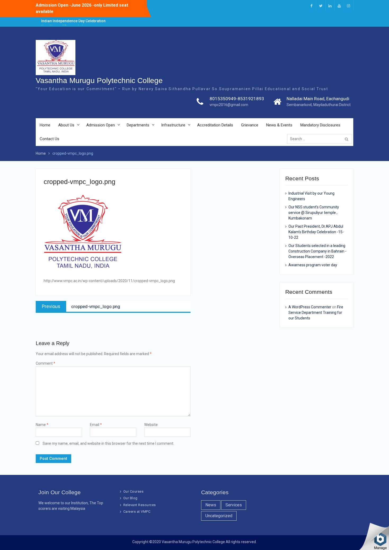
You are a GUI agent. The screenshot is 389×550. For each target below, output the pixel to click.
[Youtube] (339, 5)
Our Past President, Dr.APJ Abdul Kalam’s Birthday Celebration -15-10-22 (316, 232)
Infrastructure (173, 125)
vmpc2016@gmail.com (229, 105)
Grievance (249, 125)
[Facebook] (311, 5)
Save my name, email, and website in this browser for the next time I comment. (108, 443)
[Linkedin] (330, 5)
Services (233, 504)
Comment (45, 363)
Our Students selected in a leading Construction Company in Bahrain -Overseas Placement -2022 (317, 251)
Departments (138, 125)
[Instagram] (348, 5)
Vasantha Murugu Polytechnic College (99, 80)
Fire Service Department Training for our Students (315, 312)
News (210, 504)
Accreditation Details (215, 125)
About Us (66, 125)
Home (45, 125)
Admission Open (100, 125)
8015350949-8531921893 (237, 98)
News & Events (279, 125)
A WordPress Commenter (309, 307)
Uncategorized (218, 515)
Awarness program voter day (312, 265)
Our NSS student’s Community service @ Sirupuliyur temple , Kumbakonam (313, 212)
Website (151, 425)
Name (42, 425)
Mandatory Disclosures (320, 125)
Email (96, 425)
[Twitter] (320, 5)
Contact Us (49, 138)
